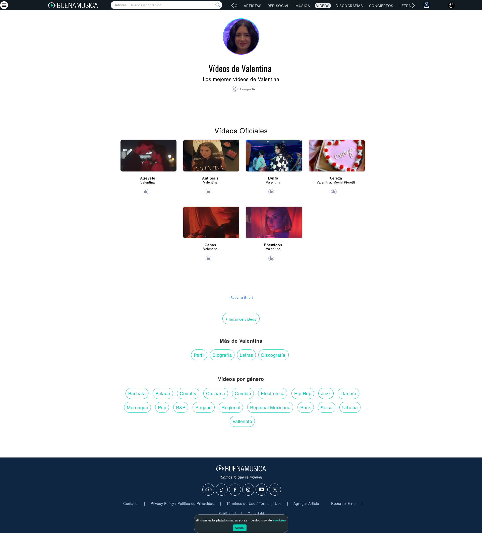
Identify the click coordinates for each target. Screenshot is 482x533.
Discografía (273, 354)
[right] (413, 6)
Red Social (278, 6)
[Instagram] (249, 490)
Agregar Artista (306, 503)
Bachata (137, 393)
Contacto (131, 503)
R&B (181, 407)
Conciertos (381, 6)
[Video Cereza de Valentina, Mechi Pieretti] (336, 158)
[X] (275, 490)
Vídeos (323, 6)
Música (302, 6)
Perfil (199, 354)
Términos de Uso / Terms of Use (254, 503)
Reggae (203, 407)
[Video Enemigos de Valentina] (273, 225)
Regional (230, 407)
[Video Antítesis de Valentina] (210, 158)
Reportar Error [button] (343, 503)
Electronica (273, 393)
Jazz (326, 393)
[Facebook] (235, 490)
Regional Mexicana (270, 407)
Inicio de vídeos (241, 318)
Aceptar (240, 527)
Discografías (349, 6)
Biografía (222, 354)
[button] (243, 89)
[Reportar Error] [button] (241, 298)
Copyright (256, 513)
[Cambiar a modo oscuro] (451, 6)
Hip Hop (303, 393)
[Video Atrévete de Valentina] (148, 158)
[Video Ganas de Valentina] (210, 225)
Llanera (348, 393)
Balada (162, 393)
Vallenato (242, 421)
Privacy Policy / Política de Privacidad (183, 503)
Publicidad (227, 513)
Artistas (252, 6)
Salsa (327, 407)
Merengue (137, 407)
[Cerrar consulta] (212, 5)
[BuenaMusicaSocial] (209, 490)
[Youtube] (262, 490)
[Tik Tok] (222, 490)
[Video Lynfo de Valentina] (273, 158)
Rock (305, 407)
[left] (232, 6)
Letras (406, 6)
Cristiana (215, 393)
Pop (162, 407)
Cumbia (243, 393)
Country (188, 393)
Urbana (350, 407)
